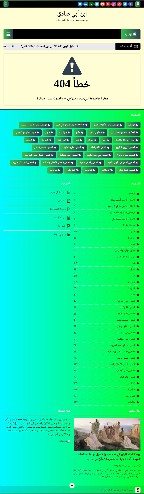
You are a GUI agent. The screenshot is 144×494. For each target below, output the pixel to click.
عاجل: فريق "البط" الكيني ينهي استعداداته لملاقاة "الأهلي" (62, 46)
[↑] (72, 485)
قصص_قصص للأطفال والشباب (56, 163)
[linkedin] (85, 4)
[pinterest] (108, 4)
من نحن (62, 201)
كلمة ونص (71, 170)
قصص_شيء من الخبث (97, 155)
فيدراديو (62, 140)
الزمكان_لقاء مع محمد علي (123, 132)
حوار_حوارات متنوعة (125, 140)
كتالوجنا (88, 170)
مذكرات (53, 170)
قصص (29, 140)
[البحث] (6, 4)
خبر (104, 140)
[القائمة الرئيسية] (8, 34)
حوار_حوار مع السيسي (26, 132)
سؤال (90, 140)
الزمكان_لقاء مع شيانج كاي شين (70, 125)
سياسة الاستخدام (58, 218)
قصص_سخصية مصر (43, 147)
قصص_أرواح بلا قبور (125, 147)
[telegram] (96, 4)
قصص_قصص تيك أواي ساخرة (121, 163)
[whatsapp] (91, 4)
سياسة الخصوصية (58, 209)
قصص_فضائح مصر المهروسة (37, 155)
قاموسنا (44, 140)
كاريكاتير (106, 170)
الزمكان (131, 125)
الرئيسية (128, 34)
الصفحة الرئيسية (58, 193)
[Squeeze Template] (137, 490)
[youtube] (119, 4)
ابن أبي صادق (133, 465)
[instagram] (113, 4)
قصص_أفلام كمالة (98, 147)
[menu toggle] (137, 4)
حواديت (63, 132)
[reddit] (102, 4)
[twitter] (125, 4)
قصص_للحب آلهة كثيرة (23, 163)
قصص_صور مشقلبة (69, 155)
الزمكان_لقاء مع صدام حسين (34, 125)
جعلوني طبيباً (96, 132)
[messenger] (80, 4)
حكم (78, 132)
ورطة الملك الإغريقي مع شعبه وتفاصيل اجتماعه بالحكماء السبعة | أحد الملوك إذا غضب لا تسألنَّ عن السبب (108, 457)
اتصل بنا (62, 226)
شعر (77, 140)
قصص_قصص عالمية (89, 163)
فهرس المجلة (60, 235)
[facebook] (130, 4)
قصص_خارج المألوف (72, 147)
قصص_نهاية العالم (127, 170)
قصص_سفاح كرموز (126, 155)
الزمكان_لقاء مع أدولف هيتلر (106, 125)
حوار (47, 132)
